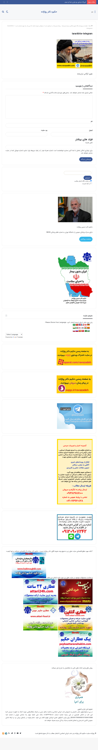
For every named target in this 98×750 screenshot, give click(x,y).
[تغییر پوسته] (7, 12)
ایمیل (91, 130)
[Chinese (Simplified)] (77, 325)
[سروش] (6, 733)
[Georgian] (85, 325)
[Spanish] (80, 331)
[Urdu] (85, 331)
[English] (80, 325)
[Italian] (77, 328)
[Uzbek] (88, 331)
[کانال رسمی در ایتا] (3, 733)
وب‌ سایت (44, 130)
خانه (90, 26)
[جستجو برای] (3, 12)
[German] (88, 325)
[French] (82, 325)
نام (92, 121)
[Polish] (74, 331)
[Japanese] (80, 328)
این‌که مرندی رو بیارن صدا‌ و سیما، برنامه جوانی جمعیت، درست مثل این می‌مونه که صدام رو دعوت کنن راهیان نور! (49, 2)
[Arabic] (74, 325)
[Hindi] (74, 328)
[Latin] (88, 328)
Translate (20, 337)
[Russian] (77, 331)
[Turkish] (82, 331)
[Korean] (82, 328)
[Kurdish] (85, 328)
